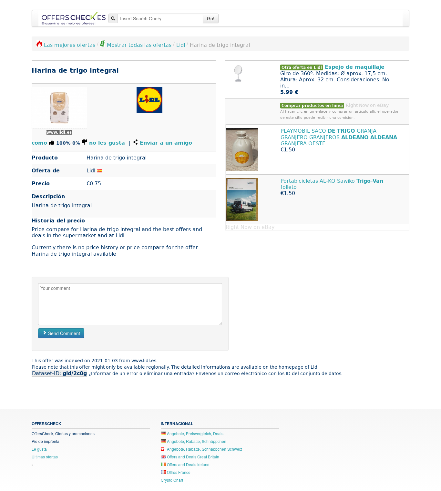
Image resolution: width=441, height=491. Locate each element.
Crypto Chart (172, 480)
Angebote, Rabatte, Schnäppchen (196, 441)
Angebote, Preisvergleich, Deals (194, 433)
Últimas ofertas (45, 456)
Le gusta (39, 449)
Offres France (178, 472)
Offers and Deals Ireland (188, 464)
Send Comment (63, 333)
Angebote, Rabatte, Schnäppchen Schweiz (204, 449)
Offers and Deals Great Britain (192, 456)
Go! (210, 18)
